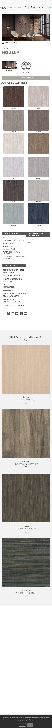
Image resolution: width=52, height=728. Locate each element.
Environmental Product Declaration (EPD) (14, 295)
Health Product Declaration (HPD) (11, 300)
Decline (22, 725)
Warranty (8, 290)
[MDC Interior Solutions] (10, 7)
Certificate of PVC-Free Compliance (13, 271)
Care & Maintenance (12, 276)
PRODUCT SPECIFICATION (13, 305)
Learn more (32, 720)
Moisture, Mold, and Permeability (12, 280)
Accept (30, 725)
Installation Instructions (9, 286)
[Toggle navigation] (50, 7)
